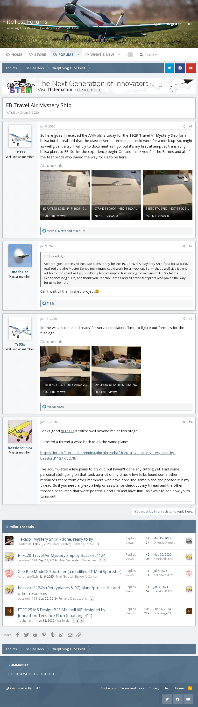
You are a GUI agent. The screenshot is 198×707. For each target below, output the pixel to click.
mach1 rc (20, 271)
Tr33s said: (52, 256)
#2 (190, 246)
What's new (102, 54)
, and (66, 231)
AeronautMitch (28, 576)
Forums (66, 54)
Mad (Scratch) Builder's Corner (73, 544)
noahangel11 (27, 620)
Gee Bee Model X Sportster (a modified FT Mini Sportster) (69, 571)
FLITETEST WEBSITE (22, 674)
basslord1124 (20, 447)
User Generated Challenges (77, 560)
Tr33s (13, 112)
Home (16, 54)
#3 (190, 319)
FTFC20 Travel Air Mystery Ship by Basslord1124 (61, 555)
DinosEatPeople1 (165, 543)
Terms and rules (132, 688)
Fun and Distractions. (73, 598)
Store (40, 54)
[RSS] (190, 688)
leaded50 (24, 544)
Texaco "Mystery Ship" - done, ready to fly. (56, 539)
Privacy (154, 688)
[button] (78, 54)
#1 (190, 126)
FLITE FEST (47, 674)
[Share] (184, 126)
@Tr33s (67, 430)
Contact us (108, 688)
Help (167, 688)
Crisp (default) (20, 688)
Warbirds (63, 620)
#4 (190, 422)
